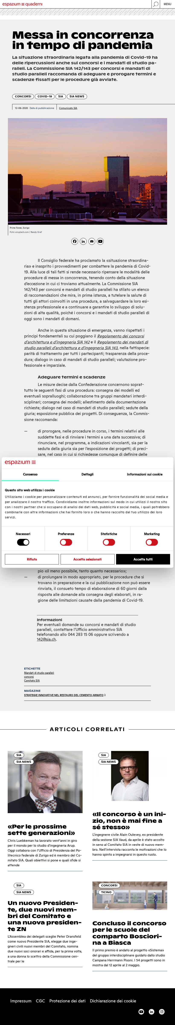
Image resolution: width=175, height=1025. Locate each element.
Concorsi (23, 96)
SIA (60, 96)
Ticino (106, 892)
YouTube (141, 1012)
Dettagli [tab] (88, 474)
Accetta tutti (143, 559)
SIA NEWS (77, 96)
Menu (168, 4)
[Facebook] (74, 241)
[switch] (66, 542)
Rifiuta (32, 559)
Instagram (162, 1012)
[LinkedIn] (83, 241)
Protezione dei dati (67, 1001)
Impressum (21, 1001)
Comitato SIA (32, 680)
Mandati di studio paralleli (39, 673)
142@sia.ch (46, 639)
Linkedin (152, 1012)
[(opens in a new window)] (100, 241)
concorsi (29, 677)
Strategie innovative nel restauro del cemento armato (64, 695)
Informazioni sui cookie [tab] (144, 474)
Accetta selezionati (87, 559)
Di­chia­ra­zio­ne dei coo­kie (113, 1001)
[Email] (92, 241)
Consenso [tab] (30, 474)
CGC (40, 1001)
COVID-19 (45, 96)
